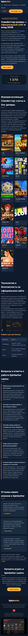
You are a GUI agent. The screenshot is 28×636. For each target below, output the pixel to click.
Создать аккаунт (14, 589)
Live (2, 5)
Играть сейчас (7, 67)
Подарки (3, 7)
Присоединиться (16, 11)
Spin (5, 1)
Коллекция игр (15, 5)
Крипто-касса (7, 5)
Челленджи (23, 5)
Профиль (4, 11)
